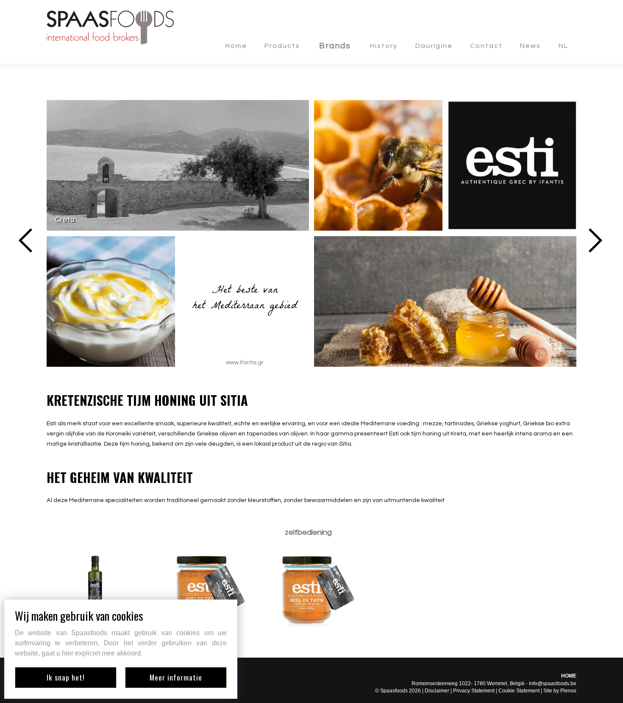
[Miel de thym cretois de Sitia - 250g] (311, 590)
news (530, 45)
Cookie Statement (519, 690)
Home (236, 45)
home (568, 675)
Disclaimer (437, 690)
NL (563, 45)
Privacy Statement (474, 690)
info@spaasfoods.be (552, 683)
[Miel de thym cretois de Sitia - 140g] (203, 590)
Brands (335, 46)
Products (282, 45)
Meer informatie (176, 677)
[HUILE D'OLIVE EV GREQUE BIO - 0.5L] (95, 590)
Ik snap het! (66, 677)
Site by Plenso (559, 690)
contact (486, 45)
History (384, 45)
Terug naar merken (86, 85)
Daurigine (434, 45)
